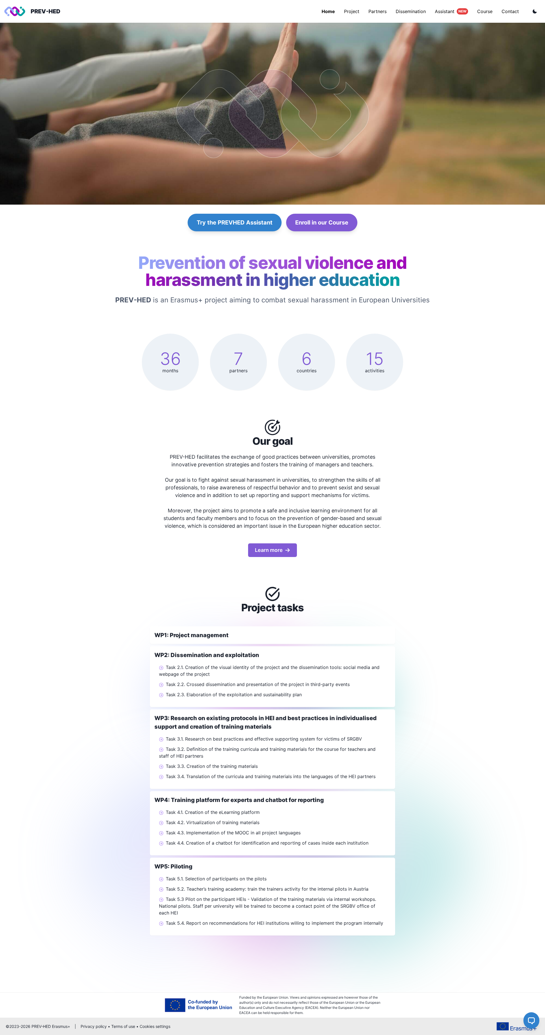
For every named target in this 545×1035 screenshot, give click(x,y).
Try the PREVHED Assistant (234, 222)
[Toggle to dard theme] (534, 11)
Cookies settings (155, 1026)
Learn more (269, 550)
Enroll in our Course (321, 222)
